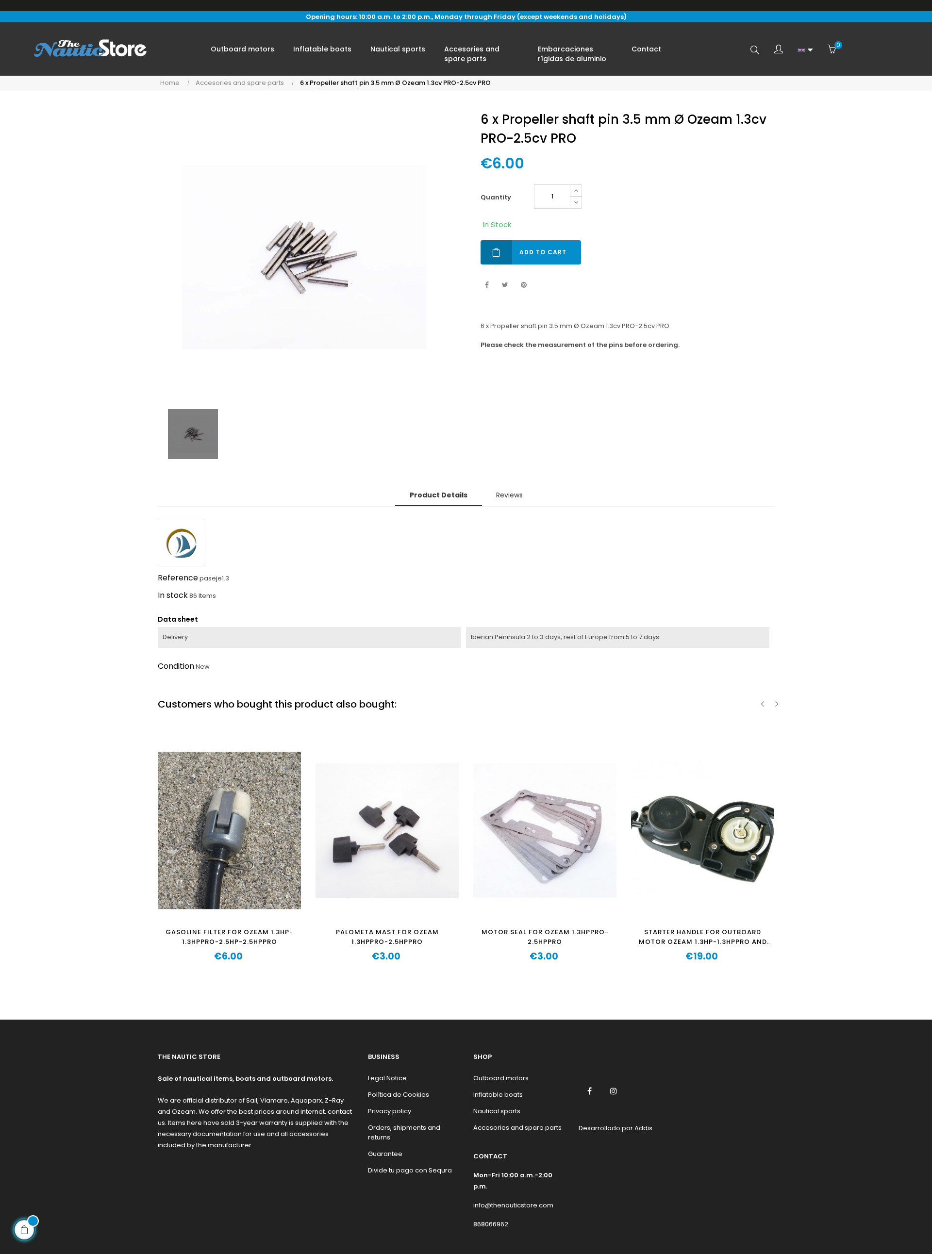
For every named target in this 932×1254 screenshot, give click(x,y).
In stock (173, 595)
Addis (643, 1128)
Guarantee (385, 1153)
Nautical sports (496, 1111)
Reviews (509, 495)
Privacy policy (389, 1111)
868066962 (490, 1224)
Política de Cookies (398, 1094)
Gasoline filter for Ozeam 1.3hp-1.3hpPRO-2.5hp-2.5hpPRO (229, 936)
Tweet (505, 285)
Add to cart (542, 252)
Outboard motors (501, 1078)
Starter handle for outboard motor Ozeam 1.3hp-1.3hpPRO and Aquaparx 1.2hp (703, 937)
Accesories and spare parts (517, 1127)
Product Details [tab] (438, 495)
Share (487, 285)
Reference (178, 577)
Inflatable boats (498, 1094)
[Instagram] (613, 1091)
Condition (176, 666)
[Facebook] (589, 1091)
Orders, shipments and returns (404, 1132)
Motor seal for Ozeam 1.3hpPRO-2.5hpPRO (545, 936)
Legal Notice (387, 1078)
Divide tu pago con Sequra (410, 1170)
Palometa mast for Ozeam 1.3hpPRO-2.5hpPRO (387, 936)
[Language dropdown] (805, 50)
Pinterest (523, 285)
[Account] (778, 50)
